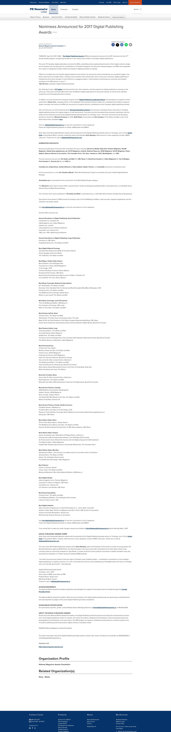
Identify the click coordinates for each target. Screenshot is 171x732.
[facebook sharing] (113, 45)
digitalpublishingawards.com (72, 137)
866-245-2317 (35, 720)
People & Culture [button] (104, 17)
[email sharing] (130, 45)
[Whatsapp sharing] (126, 45)
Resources (33, 2)
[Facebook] (32, 728)
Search (136, 9)
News (53, 9)
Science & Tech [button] (57, 17)
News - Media (44, 677)
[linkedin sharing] (122, 45)
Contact (75, 9)
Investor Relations (44, 2)
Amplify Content (63, 729)
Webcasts (63, 2)
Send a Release (135, 2)
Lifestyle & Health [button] (71, 17)
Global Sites (91, 727)
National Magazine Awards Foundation (54, 664)
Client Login (117, 2)
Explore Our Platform (64, 720)
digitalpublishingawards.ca (54, 125)
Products (64, 9)
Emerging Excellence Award (80, 110)
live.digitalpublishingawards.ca (53, 207)
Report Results (62, 727)
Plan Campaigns (63, 722)
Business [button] (46, 17)
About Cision (91, 722)
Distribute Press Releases (66, 725)
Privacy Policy (120, 724)
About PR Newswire (93, 720)
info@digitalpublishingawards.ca (97, 528)
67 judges (58, 89)
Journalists (55, 2)
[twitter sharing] (117, 45)
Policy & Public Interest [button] (87, 17)
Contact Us (32, 726)
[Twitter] (35, 728)
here (61, 119)
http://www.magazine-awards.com (51, 647)
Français (101, 2)
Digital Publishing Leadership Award (92, 99)
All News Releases (121, 720)
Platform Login (120, 722)
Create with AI (62, 724)
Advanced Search (118, 17)
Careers (89, 724)
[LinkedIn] (30, 728)
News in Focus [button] (35, 17)
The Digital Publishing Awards (73, 56)
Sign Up (125, 2)
